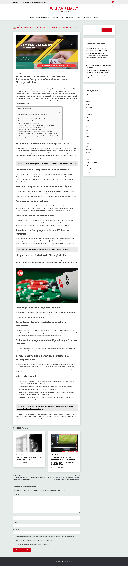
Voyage (96, 17)
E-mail (15, 522)
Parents (88, 156)
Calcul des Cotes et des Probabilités (28, 123)
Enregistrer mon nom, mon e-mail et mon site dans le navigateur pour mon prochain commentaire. (45, 537)
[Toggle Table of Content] (59, 112)
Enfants (88, 111)
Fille (87, 127)
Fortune (88, 133)
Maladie (88, 143)
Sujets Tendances (41, 17)
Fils (87, 130)
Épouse (88, 117)
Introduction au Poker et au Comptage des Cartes (32, 114)
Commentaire (17, 494)
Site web (16, 529)
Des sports (69, 17)
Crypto (88, 101)
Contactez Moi (24, 2)
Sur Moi (15, 2)
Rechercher (108, 30)
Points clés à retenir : (25, 138)
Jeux (62, 17)
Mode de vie (87, 17)
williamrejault (34, 463)
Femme (88, 124)
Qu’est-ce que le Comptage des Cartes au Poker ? (32, 117)
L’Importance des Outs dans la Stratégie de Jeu (31, 127)
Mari (87, 146)
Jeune (87, 136)
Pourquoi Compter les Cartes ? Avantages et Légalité (33, 119)
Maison (31, 17)
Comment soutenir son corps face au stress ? (29, 458)
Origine (88, 152)
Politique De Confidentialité (38, 2)
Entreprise (78, 17)
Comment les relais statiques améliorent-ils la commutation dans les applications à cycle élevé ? (98, 65)
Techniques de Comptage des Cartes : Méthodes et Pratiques (36, 125)
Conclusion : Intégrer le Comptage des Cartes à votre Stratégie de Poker (40, 136)
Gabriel (29, 86)
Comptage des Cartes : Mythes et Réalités (30, 129)
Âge (87, 98)
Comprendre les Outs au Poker (27, 121)
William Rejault (64, 8)
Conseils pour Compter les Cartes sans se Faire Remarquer (35, 131)
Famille (88, 120)
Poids (87, 159)
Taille (87, 165)
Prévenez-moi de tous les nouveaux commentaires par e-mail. (34, 540)
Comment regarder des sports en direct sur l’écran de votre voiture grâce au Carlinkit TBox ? (63, 460)
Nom (15, 515)
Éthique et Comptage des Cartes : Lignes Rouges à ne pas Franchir (38, 134)
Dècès (88, 104)
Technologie (54, 17)
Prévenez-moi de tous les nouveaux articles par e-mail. (32, 545)
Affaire (88, 95)
